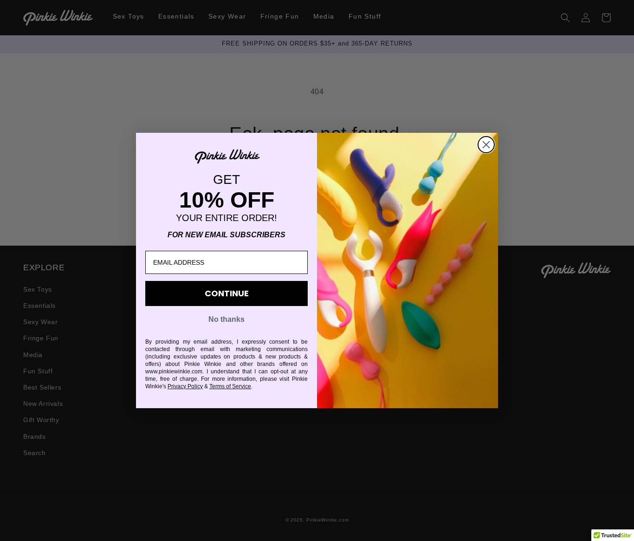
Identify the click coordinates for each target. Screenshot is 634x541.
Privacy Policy (185, 386)
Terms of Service (230, 386)
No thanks (226, 319)
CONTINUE (227, 293)
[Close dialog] (486, 145)
